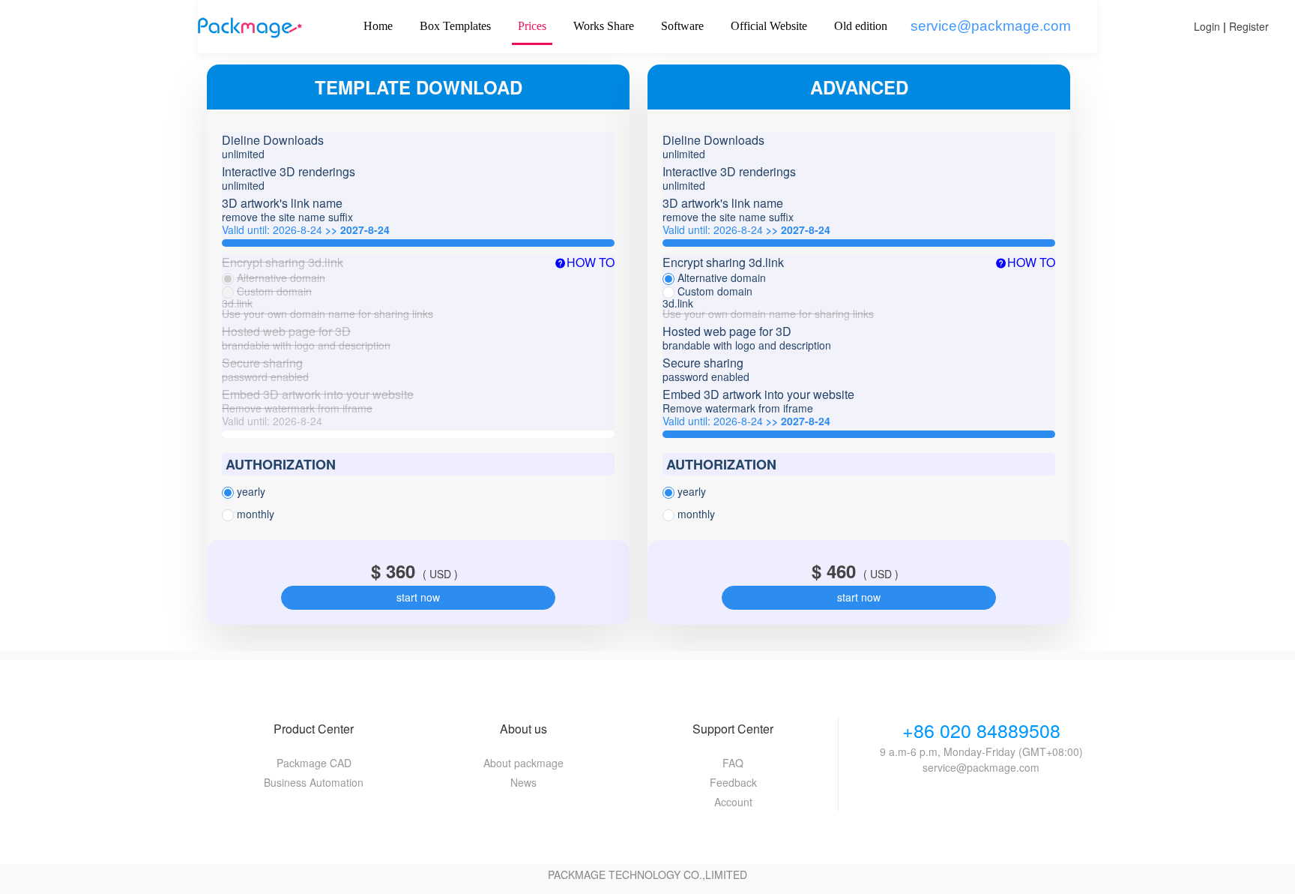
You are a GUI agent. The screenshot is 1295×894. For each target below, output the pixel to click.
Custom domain (274, 291)
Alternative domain (281, 277)
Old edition (860, 26)
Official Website (769, 26)
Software (682, 26)
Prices (532, 26)
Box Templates (455, 26)
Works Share (603, 26)
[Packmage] (250, 26)
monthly (255, 513)
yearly (251, 491)
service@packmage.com (991, 26)
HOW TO (591, 262)
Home (378, 26)
